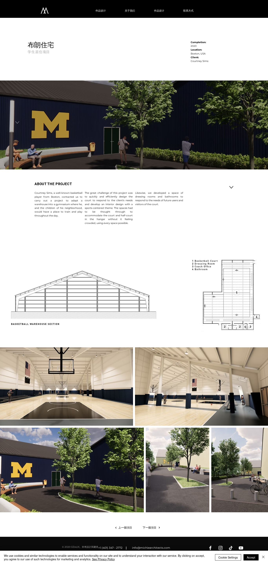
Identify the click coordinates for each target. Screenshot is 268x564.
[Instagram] (220, 548)
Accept (251, 557)
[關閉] (263, 557)
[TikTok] (230, 548)
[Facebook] (210, 548)
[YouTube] (241, 548)
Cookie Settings (228, 557)
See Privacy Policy (103, 559)
